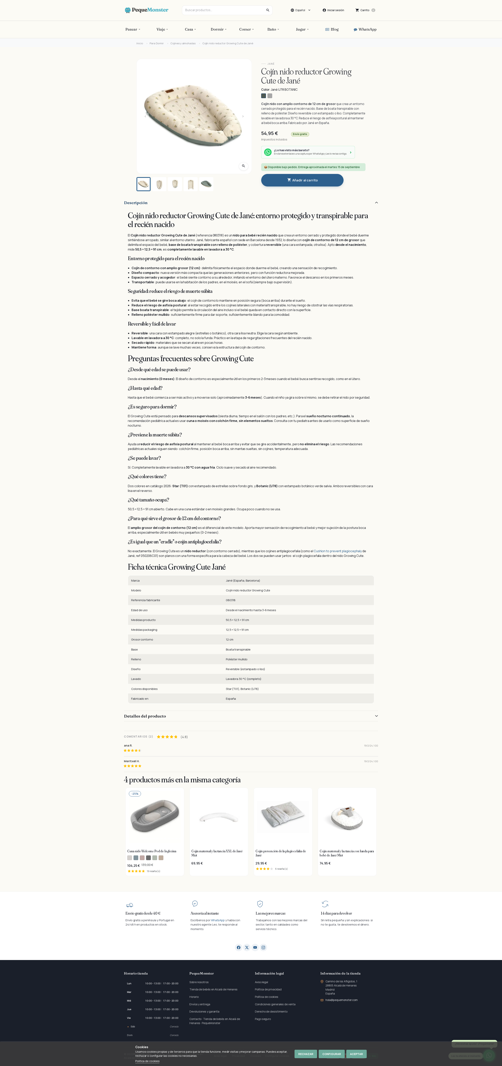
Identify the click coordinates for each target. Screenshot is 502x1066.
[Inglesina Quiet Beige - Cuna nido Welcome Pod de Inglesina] (129, 857)
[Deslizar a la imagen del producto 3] (175, 184)
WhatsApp (218, 920)
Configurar (331, 1054)
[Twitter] (247, 947)
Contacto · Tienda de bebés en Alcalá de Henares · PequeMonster (214, 1021)
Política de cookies (266, 997)
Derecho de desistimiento (271, 1011)
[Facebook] (238, 947)
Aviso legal (261, 982)
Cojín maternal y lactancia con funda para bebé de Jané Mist (347, 853)
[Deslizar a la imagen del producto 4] (191, 184)
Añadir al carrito (302, 180)
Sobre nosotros (199, 982)
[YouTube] (255, 947)
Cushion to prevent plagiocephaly (338, 551)
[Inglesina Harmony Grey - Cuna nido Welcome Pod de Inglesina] (148, 857)
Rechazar (305, 1054)
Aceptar (356, 1054)
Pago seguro (263, 1019)
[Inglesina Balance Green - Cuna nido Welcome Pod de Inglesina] (154, 857)
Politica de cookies (147, 1061)
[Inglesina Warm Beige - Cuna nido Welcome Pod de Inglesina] (161, 857)
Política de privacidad (268, 989)
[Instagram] (263, 947)
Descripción (135, 202)
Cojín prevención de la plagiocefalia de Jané (281, 853)
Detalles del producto (145, 716)
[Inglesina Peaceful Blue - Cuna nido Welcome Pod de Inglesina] (136, 857)
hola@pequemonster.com (341, 1000)
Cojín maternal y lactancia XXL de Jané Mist (217, 853)
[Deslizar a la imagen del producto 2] (159, 184)
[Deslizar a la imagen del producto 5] (206, 184)
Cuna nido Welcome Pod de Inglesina (151, 851)
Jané (271, 63)
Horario (193, 997)
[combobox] (227, 10)
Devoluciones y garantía (204, 1011)
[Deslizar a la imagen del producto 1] (143, 184)
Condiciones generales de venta (275, 1004)
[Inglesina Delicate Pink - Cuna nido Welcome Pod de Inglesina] (142, 857)
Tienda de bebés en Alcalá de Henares (213, 989)
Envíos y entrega (199, 1004)
